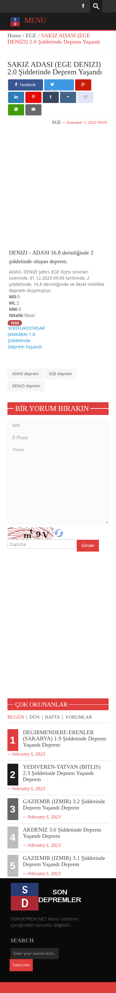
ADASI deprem (25, 373)
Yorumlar (78, 717)
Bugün (15, 717)
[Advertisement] (58, 186)
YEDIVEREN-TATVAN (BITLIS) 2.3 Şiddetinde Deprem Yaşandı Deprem (62, 773)
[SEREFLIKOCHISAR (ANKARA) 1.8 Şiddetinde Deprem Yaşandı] (28, 335)
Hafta (52, 717)
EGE (31, 35)
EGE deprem (60, 373)
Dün (34, 717)
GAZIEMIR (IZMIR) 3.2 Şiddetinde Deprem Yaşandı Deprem (64, 804)
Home (14, 35)
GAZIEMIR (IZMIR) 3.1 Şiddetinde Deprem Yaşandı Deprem (64, 861)
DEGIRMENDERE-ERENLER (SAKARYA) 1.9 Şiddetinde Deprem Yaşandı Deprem (64, 738)
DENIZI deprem (26, 386)
